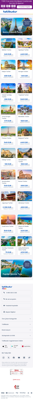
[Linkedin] (24, 357)
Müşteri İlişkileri (10, 312)
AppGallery (27, 346)
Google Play (16, 346)
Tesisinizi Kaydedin (12, 306)
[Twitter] (8, 357)
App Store (6, 346)
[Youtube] (19, 357)
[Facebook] (13, 357)
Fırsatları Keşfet (24, 7)
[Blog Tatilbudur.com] (29, 357)
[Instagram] (3, 357)
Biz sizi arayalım (11, 299)
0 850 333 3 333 (11, 293)
